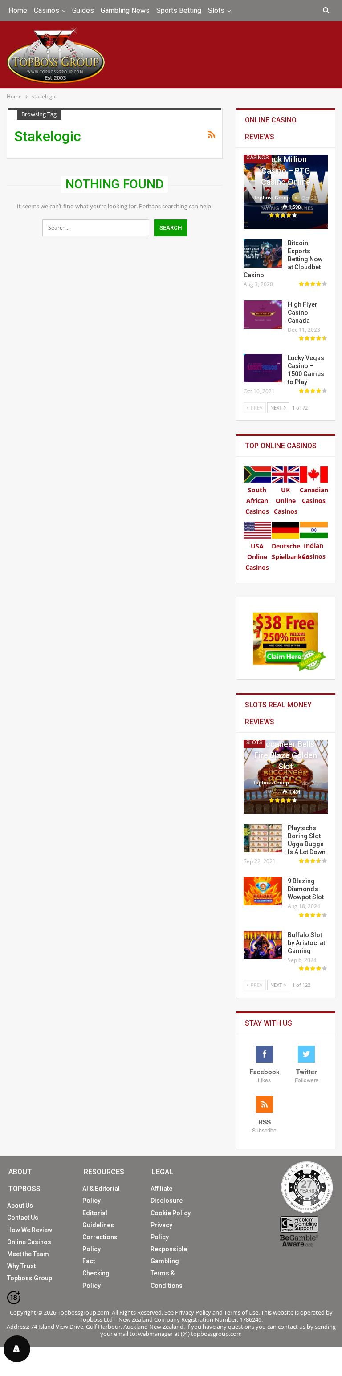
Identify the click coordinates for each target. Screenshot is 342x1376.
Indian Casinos (314, 550)
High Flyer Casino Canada (303, 312)
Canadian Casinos (314, 495)
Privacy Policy (193, 1312)
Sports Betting (178, 10)
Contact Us (22, 1217)
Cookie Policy (171, 1213)
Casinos (46, 10)
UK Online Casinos (285, 500)
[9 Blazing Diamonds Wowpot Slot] (263, 891)
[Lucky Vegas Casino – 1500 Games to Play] (263, 368)
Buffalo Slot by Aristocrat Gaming (306, 942)
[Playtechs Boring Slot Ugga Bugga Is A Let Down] (263, 838)
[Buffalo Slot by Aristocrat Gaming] (263, 945)
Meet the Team (28, 1254)
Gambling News (125, 10)
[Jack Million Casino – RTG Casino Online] (286, 191)
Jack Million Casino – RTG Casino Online (285, 170)
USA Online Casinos (257, 556)
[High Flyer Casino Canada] (263, 314)
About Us (20, 1205)
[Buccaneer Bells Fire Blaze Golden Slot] (286, 776)
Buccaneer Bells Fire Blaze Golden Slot (285, 755)
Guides (83, 10)
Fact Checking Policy (96, 1273)
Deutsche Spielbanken (290, 551)
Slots (216, 10)
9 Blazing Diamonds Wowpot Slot (306, 889)
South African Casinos (257, 500)
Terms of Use (241, 1312)
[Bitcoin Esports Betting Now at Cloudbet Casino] (263, 253)
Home (17, 10)
